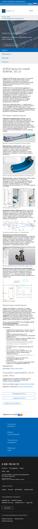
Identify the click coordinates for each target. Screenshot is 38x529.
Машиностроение (7, 518)
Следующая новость (19, 398)
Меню (31, 10)
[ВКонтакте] (19, 415)
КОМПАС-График (16, 500)
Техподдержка (13, 468)
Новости (4, 50)
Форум (22, 468)
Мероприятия (6, 54)
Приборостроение (7, 521)
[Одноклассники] (21, 415)
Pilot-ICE (10, 489)
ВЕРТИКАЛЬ (18, 489)
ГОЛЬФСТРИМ (28, 489)
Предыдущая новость (19, 393)
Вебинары (5, 58)
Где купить (7, 508)
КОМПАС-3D (6, 500)
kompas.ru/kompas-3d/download (11, 381)
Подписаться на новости (12, 45)
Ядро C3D (29, 502)
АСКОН (4, 489)
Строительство (18, 518)
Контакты (4, 468)
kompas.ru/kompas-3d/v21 (25, 386)
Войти (30, 4)
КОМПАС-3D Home (7, 502)
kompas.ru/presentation (16, 368)
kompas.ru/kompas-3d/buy (27, 384)
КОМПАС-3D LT (20, 502)
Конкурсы (5, 62)
